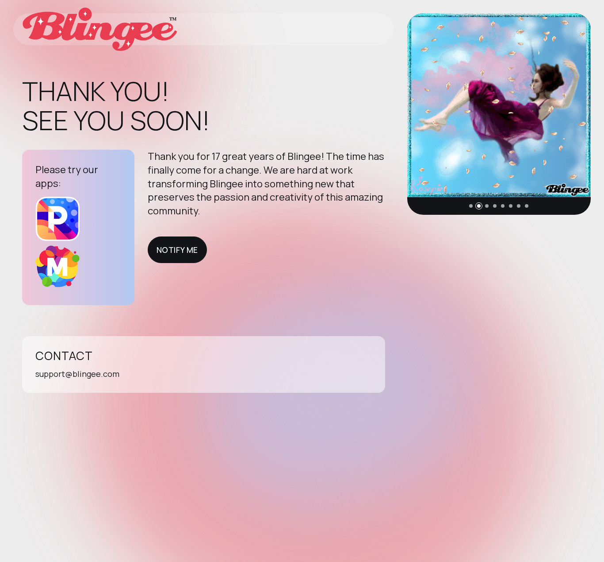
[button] (471, 206)
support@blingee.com (77, 373)
